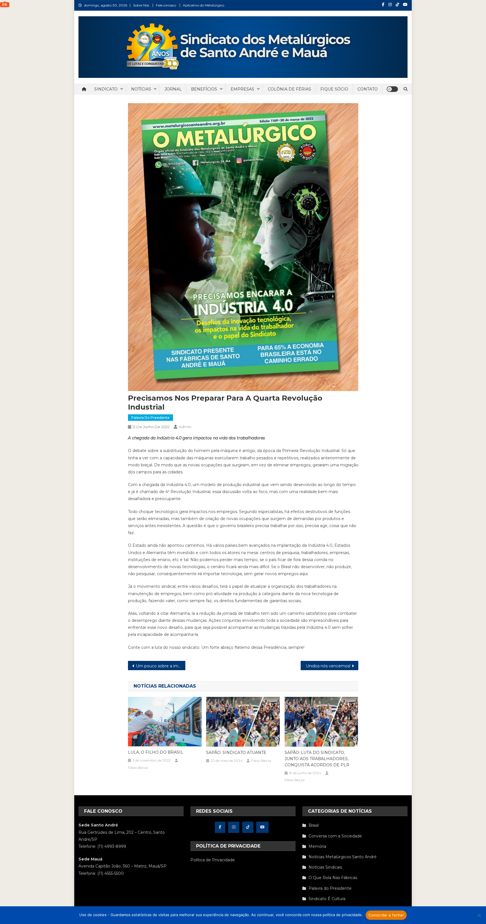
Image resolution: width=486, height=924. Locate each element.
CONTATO (367, 89)
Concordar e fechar (386, 915)
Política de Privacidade (212, 859)
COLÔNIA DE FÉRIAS (289, 89)
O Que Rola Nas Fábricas (333, 877)
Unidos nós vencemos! (328, 665)
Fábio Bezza (138, 767)
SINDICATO (106, 89)
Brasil (314, 825)
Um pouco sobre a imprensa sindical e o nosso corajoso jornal (161, 665)
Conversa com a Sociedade (335, 836)
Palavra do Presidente (150, 417)
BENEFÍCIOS (204, 89)
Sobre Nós (141, 5)
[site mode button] (392, 89)
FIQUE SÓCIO (334, 89)
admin (185, 426)
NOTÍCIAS (141, 89)
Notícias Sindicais (325, 867)
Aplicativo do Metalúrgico (203, 5)
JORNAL (173, 89)
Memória (317, 846)
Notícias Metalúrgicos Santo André (343, 856)
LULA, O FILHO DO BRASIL (155, 752)
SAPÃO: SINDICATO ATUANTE (236, 752)
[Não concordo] (479, 915)
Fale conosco (166, 5)
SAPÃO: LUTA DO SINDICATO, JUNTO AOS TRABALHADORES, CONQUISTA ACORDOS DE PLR (317, 758)
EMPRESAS (242, 89)
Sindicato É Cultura (327, 898)
